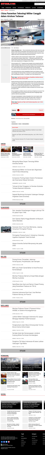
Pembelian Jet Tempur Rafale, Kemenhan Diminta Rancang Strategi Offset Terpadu (35, 419)
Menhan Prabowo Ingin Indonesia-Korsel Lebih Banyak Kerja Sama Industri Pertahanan (13, 374)
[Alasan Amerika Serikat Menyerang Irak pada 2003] (6, 246)
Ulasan (22, 440)
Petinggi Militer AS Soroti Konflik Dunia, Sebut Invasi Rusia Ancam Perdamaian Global (14, 380)
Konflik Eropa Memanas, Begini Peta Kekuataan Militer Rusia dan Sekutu (35, 387)
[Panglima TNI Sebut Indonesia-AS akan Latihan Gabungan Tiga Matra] (6, 343)
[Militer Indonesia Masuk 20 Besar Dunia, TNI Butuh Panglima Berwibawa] (25, 426)
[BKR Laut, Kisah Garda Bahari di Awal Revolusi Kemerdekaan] (6, 270)
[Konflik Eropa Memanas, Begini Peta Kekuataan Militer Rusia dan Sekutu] (25, 388)
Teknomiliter (27, 7)
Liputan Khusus (21, 7)
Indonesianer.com (25, 0)
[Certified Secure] (4, 444)
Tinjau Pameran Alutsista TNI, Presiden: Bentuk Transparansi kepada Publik (27, 139)
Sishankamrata (40, 7)
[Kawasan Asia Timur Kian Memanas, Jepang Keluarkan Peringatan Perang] (6, 229)
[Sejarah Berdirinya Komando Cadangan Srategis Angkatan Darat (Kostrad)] (6, 197)
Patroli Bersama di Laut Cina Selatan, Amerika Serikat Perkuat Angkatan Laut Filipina (10, 366)
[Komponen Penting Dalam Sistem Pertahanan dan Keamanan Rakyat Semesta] (6, 180)
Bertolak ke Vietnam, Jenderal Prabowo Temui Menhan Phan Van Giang (13, 425)
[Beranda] (8, 3)
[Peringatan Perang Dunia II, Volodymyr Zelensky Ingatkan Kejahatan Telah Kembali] (6, 237)
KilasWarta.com (32, 0)
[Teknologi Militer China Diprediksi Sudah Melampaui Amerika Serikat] (25, 381)
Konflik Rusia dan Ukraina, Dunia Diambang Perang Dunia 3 (13, 386)
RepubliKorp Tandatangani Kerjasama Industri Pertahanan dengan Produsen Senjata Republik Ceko (17, 155)
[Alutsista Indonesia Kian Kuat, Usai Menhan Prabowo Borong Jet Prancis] (6, 294)
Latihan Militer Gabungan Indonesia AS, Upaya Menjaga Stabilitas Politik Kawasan (31, 404)
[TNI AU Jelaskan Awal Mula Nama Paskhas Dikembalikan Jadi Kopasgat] (3, 420)
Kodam (3, 7)
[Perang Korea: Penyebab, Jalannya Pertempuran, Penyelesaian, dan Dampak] (6, 262)
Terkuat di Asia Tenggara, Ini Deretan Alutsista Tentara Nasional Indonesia (10, 404)
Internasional (8, 7)
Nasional (14, 7)
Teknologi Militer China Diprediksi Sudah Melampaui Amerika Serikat (34, 380)
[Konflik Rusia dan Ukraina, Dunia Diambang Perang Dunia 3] (3, 388)
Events (22, 445)
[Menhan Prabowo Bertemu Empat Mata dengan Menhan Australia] (6, 278)
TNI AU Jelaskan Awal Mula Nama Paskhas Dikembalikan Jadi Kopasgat (13, 419)
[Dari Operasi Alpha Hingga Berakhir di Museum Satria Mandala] (6, 221)
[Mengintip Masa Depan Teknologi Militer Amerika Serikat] (6, 164)
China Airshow (14, 123)
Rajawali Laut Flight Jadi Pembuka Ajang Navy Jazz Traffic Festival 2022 (27, 135)
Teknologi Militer (25, 123)
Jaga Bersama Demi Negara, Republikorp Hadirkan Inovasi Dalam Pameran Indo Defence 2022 (27, 130)
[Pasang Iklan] (5, 47)
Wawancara (23, 442)
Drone (20, 123)
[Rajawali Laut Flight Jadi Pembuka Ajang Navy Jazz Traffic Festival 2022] (39, 149)
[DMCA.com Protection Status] (7, 445)
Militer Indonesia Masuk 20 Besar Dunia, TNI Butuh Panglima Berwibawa (35, 425)
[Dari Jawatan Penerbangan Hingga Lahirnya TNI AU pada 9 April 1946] (6, 213)
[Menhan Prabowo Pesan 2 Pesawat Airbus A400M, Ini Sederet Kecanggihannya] (6, 311)
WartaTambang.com (39, 0)
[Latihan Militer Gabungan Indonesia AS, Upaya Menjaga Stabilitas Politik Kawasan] (6, 319)
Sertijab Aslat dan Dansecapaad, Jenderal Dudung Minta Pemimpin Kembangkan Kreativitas (26, 335)
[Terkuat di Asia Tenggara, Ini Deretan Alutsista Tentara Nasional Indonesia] (6, 188)
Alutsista (34, 7)
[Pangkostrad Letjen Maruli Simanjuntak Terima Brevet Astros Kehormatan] (6, 327)
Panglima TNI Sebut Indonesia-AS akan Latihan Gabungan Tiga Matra (35, 412)
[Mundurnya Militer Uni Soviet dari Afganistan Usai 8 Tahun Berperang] (6, 172)
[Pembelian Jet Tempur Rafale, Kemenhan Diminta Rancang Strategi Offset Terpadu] (25, 420)
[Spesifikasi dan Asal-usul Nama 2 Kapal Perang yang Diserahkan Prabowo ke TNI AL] (6, 286)
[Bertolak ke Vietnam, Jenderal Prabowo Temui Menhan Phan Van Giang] (3, 426)
